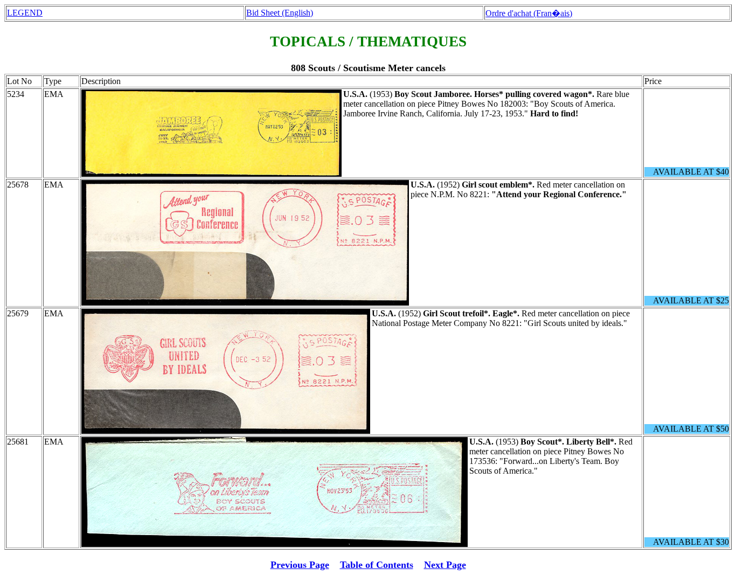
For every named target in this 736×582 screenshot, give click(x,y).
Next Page (445, 564)
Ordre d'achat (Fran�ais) (528, 13)
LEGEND (25, 12)
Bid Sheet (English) (279, 12)
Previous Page (299, 564)
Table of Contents (376, 564)
